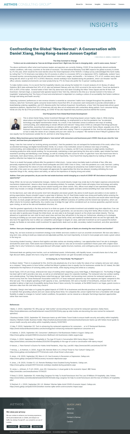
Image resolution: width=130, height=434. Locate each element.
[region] (25, 419)
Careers (121, 4)
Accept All (37, 426)
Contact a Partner (109, 4)
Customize (12, 426)
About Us (79, 4)
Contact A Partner (74, 417)
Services (89, 4)
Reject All (25, 426)
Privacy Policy (73, 432)
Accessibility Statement (60, 432)
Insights (97, 4)
